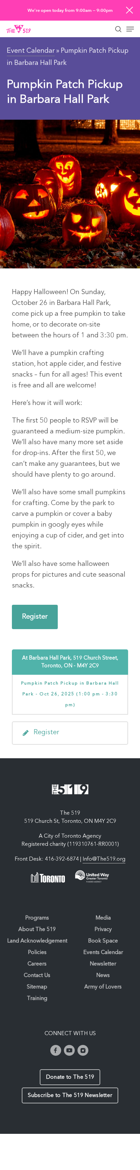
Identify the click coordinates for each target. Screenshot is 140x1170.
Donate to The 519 (70, 1077)
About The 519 (37, 929)
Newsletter (103, 964)
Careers (37, 964)
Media (103, 918)
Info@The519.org (104, 859)
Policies (37, 952)
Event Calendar (31, 51)
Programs (37, 918)
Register (35, 617)
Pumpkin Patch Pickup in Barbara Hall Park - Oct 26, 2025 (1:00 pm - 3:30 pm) (70, 694)
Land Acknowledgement (37, 941)
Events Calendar (103, 952)
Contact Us (37, 975)
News (103, 975)
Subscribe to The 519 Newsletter (70, 1095)
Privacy (103, 929)
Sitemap (37, 987)
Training (37, 998)
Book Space (103, 941)
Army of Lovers (103, 987)
